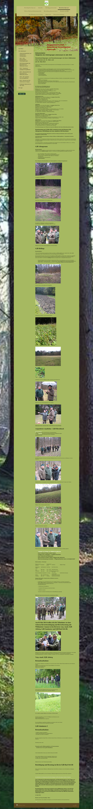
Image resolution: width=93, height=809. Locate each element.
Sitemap (24, 805)
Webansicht (74, 805)
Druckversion (20, 805)
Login (75, 804)
